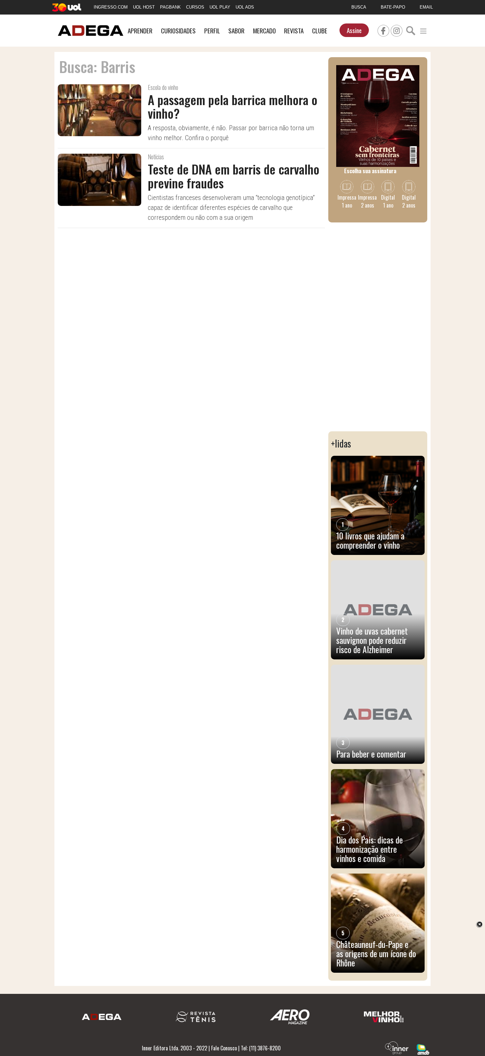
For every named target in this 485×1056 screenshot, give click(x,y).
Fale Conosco (224, 1048)
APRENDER (140, 30)
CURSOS (195, 7)
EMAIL (426, 7)
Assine (354, 30)
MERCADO (264, 30)
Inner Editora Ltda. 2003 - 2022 (174, 1048)
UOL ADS (245, 7)
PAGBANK (170, 7)
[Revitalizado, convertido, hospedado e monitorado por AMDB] (423, 1049)
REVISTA (294, 30)
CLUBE (319, 30)
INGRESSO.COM (111, 7)
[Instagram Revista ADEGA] (396, 30)
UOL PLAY (220, 7)
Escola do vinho (163, 87)
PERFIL (212, 30)
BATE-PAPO (393, 7)
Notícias (156, 157)
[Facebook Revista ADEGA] (383, 30)
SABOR (236, 30)
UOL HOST (144, 7)
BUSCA (358, 7)
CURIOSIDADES (178, 30)
